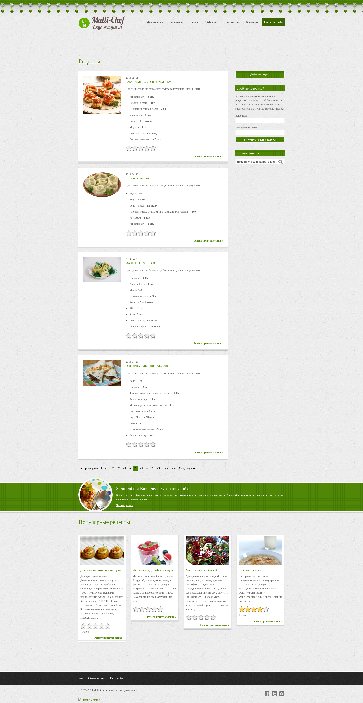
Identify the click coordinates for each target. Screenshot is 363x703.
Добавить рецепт (260, 74)
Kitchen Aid (211, 22)
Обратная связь (96, 678)
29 (158, 468)
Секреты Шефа (273, 22)
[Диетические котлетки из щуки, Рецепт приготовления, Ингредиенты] (102, 550)
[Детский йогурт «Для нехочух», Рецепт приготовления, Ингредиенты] (155, 550)
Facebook (266, 694)
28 (152, 468)
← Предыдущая (89, 468)
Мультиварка (155, 22)
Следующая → (187, 468)
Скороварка (176, 22)
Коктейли (252, 22)
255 (167, 468)
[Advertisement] (181, 43)
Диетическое (232, 22)
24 (130, 468)
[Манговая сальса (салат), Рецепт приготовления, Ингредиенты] (207, 550)
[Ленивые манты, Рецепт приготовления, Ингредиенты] (102, 184)
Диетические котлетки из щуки (100, 570)
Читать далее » (124, 505)
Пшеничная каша (250, 570)
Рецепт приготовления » (208, 156)
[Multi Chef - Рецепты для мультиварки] (102, 23)
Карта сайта (116, 678)
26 (141, 468)
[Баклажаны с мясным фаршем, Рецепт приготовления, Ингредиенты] (102, 94)
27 (147, 468)
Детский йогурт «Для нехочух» (153, 570)
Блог (81, 678)
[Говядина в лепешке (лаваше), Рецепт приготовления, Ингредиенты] (102, 372)
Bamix (194, 22)
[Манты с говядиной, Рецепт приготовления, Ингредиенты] (102, 269)
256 (174, 468)
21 (113, 468)
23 (124, 468)
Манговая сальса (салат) (201, 570)
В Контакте (282, 694)
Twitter (274, 694)
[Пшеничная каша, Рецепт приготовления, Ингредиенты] (260, 550)
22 (118, 468)
